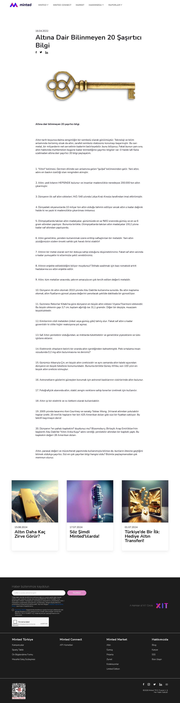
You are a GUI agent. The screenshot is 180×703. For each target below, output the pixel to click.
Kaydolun (77, 592)
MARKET (80, 5)
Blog (154, 645)
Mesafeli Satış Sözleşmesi (23, 659)
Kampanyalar (18, 645)
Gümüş (110, 649)
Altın (109, 645)
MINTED (42, 5)
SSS (154, 654)
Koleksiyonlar (113, 664)
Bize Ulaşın (157, 659)
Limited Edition (113, 668)
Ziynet (109, 659)
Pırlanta (110, 654)
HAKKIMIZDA (95, 5)
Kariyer (155, 649)
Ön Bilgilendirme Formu (22, 654)
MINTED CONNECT (62, 5)
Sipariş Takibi (18, 649)
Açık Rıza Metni (20, 610)
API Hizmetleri (66, 645)
